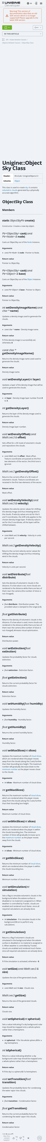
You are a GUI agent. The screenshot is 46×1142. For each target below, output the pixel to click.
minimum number (10, 769)
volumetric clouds (9, 190)
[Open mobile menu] (41, 3)
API (7, 40)
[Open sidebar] (7, 27)
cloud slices (36, 756)
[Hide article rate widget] (28, 1138)
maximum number (13, 837)
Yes (17, 1138)
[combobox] (29, 3)
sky (26, 187)
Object (17, 181)
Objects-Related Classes (11, 43)
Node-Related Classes (18, 40)
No (23, 1138)
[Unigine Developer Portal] (11, 4)
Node (29, 242)
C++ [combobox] (37, 27)
